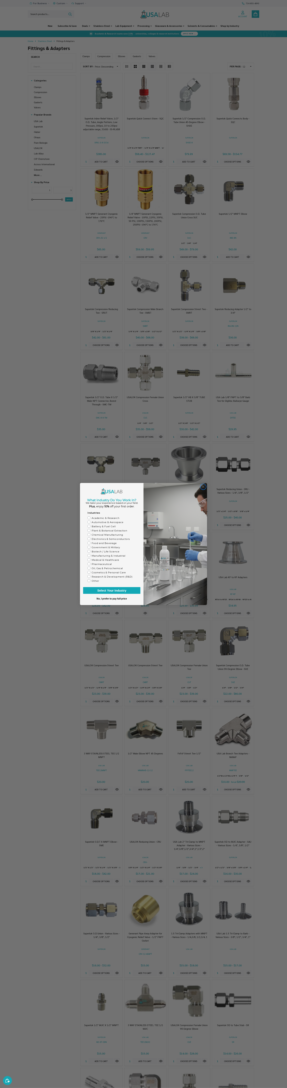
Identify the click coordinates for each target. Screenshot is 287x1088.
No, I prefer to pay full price (112, 598)
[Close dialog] (203, 486)
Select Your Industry (111, 590)
